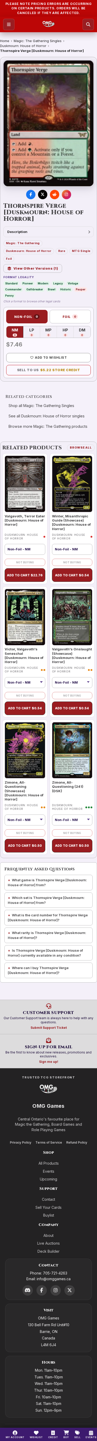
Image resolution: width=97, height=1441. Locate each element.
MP (51, 332)
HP (68, 332)
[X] (69, 1290)
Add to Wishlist (50, 357)
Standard (11, 283)
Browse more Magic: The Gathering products (48, 426)
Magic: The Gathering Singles (38, 41)
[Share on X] (42, 194)
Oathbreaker (34, 289)
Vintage (73, 283)
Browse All (81, 447)
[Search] (88, 24)
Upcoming (48, 1179)
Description (17, 232)
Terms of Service (48, 1142)
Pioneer (28, 283)
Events (48, 1171)
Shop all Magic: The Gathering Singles (41, 405)
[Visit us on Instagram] (66, 194)
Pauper (80, 289)
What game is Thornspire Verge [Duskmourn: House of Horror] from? (47, 882)
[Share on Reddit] (54, 194)
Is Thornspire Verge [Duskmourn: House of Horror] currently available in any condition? (45, 952)
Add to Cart (25, 575)
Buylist (48, 1215)
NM (17, 332)
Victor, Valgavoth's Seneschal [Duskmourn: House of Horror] (24, 655)
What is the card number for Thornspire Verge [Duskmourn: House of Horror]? (48, 917)
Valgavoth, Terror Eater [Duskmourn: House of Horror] (25, 520)
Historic (65, 289)
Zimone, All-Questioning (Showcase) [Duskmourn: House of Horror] (24, 790)
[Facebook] (41, 1290)
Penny (9, 295)
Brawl (51, 289)
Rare (61, 251)
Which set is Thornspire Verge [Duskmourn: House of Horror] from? (46, 900)
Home (4, 41)
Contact (48, 1199)
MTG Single (81, 251)
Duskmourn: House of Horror (23, 46)
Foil (9, 259)
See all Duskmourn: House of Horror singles (47, 416)
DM (85, 332)
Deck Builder (48, 1251)
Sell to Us (48, 370)
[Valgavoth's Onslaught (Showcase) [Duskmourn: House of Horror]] (72, 617)
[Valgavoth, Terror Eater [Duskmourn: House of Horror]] (25, 484)
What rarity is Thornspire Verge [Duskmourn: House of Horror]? (47, 935)
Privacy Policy (20, 1142)
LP (34, 332)
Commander (13, 289)
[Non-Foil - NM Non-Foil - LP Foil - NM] (25, 820)
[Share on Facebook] (30, 194)
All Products (49, 1163)
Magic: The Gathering (23, 243)
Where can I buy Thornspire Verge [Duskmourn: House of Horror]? (38, 970)
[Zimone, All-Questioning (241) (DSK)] (72, 750)
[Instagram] (55, 1290)
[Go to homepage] (48, 24)
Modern (43, 283)
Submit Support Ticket (49, 1028)
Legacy (58, 283)
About (48, 1235)
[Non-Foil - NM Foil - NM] (25, 682)
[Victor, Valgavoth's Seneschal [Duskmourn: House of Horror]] (25, 617)
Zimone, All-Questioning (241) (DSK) (67, 786)
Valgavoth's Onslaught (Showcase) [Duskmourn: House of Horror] (72, 655)
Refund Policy (76, 1142)
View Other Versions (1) (35, 268)
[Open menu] (8, 24)
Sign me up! (48, 1062)
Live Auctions (48, 1243)
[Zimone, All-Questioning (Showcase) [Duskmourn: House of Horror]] (25, 750)
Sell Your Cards (48, 1207)
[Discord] (28, 1290)
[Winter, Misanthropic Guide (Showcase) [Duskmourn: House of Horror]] (72, 484)
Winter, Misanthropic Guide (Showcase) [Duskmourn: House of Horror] (71, 522)
